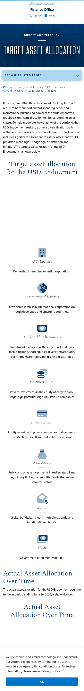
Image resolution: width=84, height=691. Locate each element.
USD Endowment (57, 87)
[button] (42, 75)
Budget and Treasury (30, 87)
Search (37, 15)
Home (10, 87)
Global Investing (13, 91)
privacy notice (50, 671)
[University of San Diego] (42, 3)
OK (42, 682)
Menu (52, 15)
